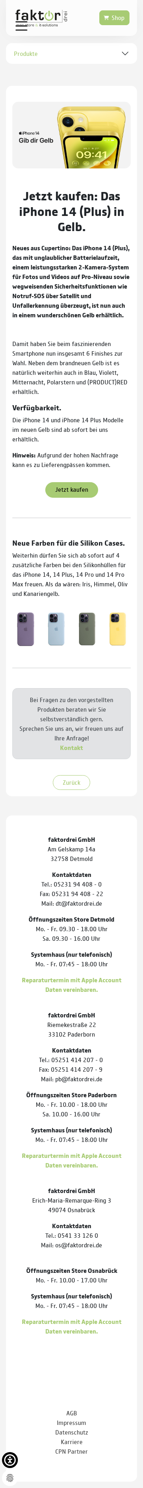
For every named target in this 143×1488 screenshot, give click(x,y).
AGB (71, 1413)
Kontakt (71, 747)
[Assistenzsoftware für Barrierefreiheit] (10, 1460)
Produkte (26, 53)
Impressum (71, 1422)
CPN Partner (71, 1451)
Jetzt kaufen (71, 489)
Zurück (71, 782)
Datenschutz (71, 1432)
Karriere (72, 1441)
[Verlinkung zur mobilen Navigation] (21, 25)
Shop (118, 17)
